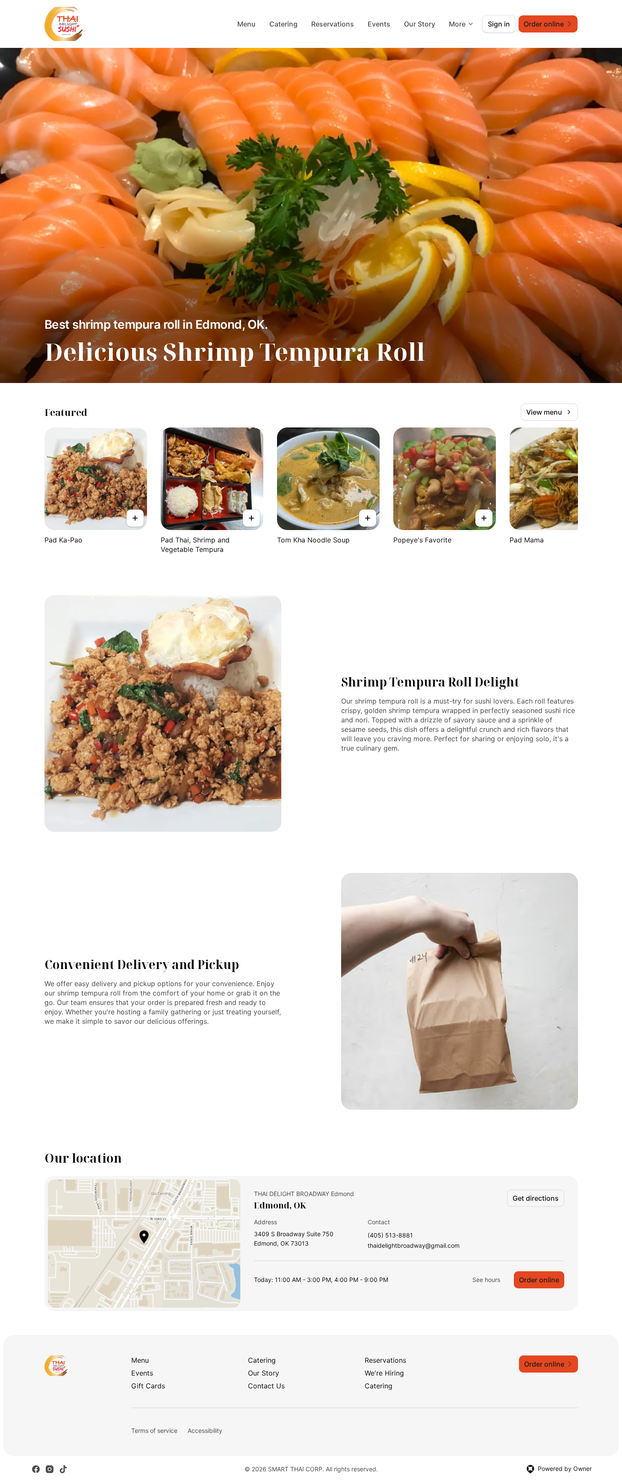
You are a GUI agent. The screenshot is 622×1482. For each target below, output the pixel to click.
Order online (539, 1280)
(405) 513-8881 (390, 1236)
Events (379, 24)
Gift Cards (148, 1386)
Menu (246, 24)
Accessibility (205, 1430)
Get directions (536, 1198)
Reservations (332, 24)
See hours (486, 1279)
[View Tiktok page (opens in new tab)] (63, 1469)
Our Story (419, 24)
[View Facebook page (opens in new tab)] (36, 1469)
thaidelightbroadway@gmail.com (414, 1246)
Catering (283, 24)
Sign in (499, 24)
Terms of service (154, 1430)
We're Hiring (384, 1373)
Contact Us (266, 1386)
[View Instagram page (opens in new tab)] (49, 1469)
